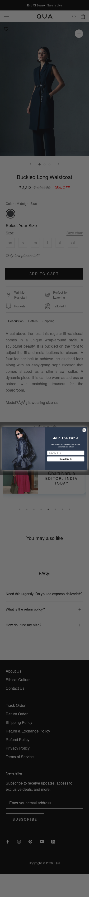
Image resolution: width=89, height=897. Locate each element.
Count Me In (65, 458)
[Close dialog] (84, 430)
